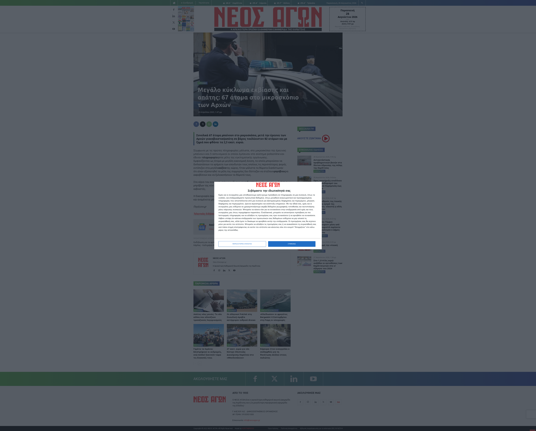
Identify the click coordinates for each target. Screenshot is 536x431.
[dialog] (268, 215)
